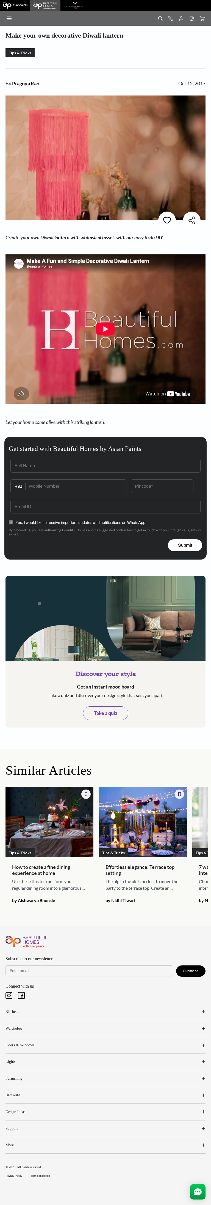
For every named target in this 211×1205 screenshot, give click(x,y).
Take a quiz (105, 713)
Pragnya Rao (25, 83)
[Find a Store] (191, 18)
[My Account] (181, 18)
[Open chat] (198, 1192)
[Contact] (170, 18)
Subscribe (190, 971)
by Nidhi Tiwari (120, 900)
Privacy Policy (13, 1175)
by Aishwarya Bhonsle (33, 900)
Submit (185, 545)
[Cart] (202, 18)
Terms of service (40, 1175)
